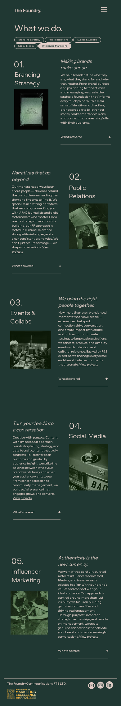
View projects (88, 364)
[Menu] (104, 9)
